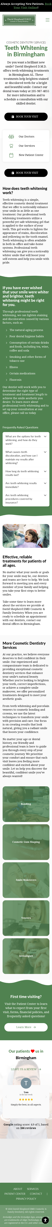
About (17, 1189)
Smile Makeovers (26, 880)
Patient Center (14, 1193)
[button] (6, 1097)
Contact (36, 1193)
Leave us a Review (24, 1069)
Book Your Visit (27, 117)
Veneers (26, 918)
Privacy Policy (26, 1198)
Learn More (23, 1027)
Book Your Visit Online (33, 6)
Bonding (26, 804)
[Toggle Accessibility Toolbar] (45, 1220)
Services (33, 1189)
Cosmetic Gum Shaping (26, 842)
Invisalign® (26, 956)
